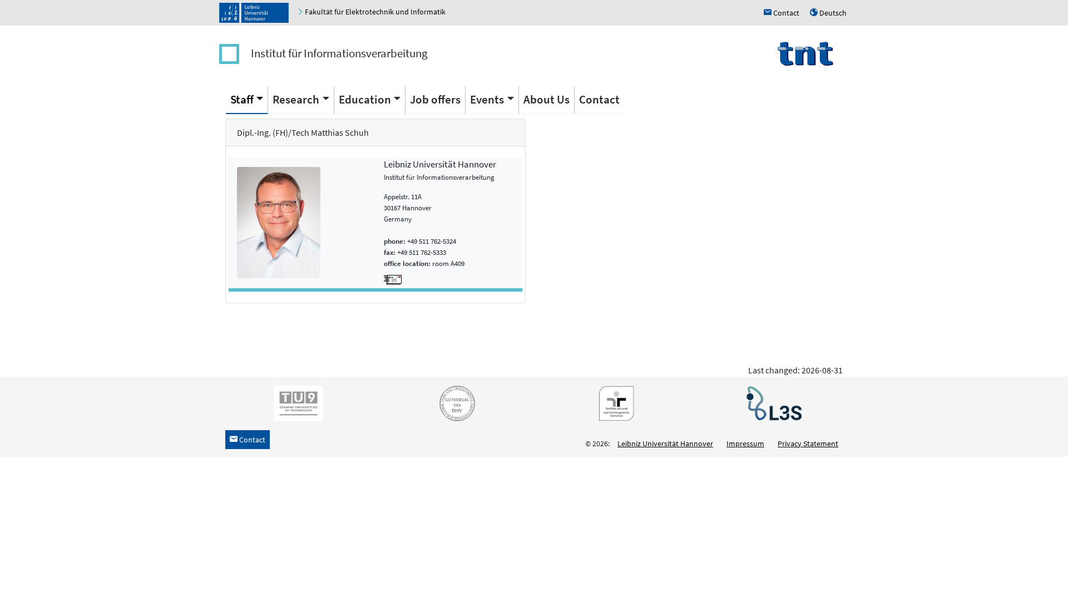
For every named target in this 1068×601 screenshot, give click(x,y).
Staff (242, 99)
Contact (599, 99)
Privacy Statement (808, 444)
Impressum (745, 444)
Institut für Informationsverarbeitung (339, 53)
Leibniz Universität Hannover (665, 444)
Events (487, 99)
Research (296, 99)
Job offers (435, 99)
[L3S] (772, 402)
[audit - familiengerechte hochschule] (613, 402)
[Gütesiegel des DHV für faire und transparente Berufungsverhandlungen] (455, 402)
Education (365, 99)
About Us (546, 99)
